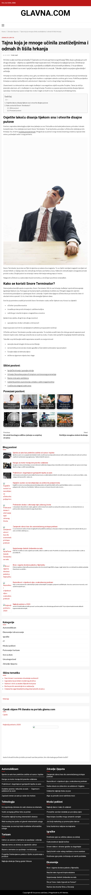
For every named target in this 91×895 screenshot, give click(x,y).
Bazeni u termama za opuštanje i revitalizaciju (19, 849)
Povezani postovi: (15, 110)
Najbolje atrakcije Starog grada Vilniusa (17, 861)
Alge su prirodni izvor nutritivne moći (61, 796)
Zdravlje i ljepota (8, 37)
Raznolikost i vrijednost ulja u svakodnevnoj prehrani (33, 582)
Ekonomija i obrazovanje (13, 632)
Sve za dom (8, 655)
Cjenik (5, 715)
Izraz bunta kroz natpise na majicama (61, 826)
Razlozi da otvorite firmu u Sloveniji (60, 887)
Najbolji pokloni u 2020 (21, 604)
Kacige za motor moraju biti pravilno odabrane (30, 463)
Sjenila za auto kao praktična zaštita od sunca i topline (33, 453)
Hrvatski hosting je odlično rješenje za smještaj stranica (22, 435)
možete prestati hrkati (27, 132)
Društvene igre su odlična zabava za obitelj (63, 837)
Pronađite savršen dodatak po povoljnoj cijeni (64, 812)
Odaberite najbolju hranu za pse (59, 791)
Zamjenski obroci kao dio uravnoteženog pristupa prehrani (35, 527)
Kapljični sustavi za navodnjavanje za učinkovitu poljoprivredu (36, 483)
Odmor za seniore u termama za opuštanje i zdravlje (22, 840)
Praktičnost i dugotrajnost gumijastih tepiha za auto (33, 473)
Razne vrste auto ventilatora (18, 378)
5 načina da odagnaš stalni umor (19, 385)
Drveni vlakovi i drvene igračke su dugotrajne (64, 847)
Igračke (6, 637)
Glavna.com (45, 13)
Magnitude (53, 892)
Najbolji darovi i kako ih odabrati (59, 807)
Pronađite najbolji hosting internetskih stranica (20, 817)
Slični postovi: (14, 108)
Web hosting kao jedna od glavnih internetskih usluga (22, 821)
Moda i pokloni (9, 646)
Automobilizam (9, 627)
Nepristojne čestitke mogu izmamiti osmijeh (64, 817)
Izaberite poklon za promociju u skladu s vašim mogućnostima (30, 382)
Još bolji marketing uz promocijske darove (63, 821)
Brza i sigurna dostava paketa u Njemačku (29, 565)
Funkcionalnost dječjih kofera (58, 842)
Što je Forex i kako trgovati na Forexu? (61, 882)
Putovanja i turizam (11, 650)
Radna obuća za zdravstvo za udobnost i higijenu (65, 786)
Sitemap (6, 699)
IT (4, 641)
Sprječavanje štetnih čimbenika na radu (28, 548)
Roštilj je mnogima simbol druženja (73, 433)
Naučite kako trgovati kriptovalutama (61, 872)
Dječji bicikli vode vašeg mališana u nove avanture (66, 851)
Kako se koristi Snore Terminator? (18, 105)
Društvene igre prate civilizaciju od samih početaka (66, 856)
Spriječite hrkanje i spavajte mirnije (20, 370)
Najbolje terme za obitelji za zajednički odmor (19, 845)
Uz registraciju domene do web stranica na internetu (22, 807)
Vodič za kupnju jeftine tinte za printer (16, 812)
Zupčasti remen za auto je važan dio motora (18, 796)
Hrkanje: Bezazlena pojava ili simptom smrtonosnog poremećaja (31, 374)
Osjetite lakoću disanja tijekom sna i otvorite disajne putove (27, 103)
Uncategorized (9, 659)
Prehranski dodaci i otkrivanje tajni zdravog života (32, 505)
